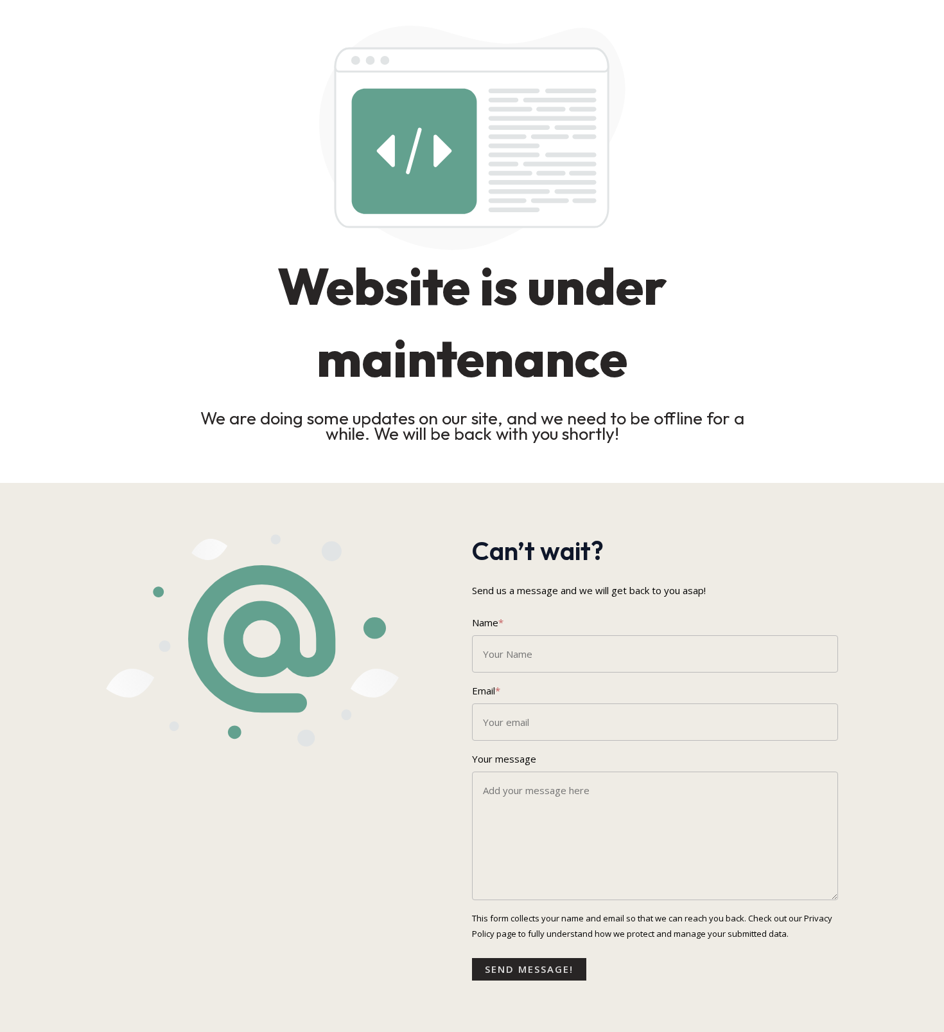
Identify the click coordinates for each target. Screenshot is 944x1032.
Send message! (529, 969)
